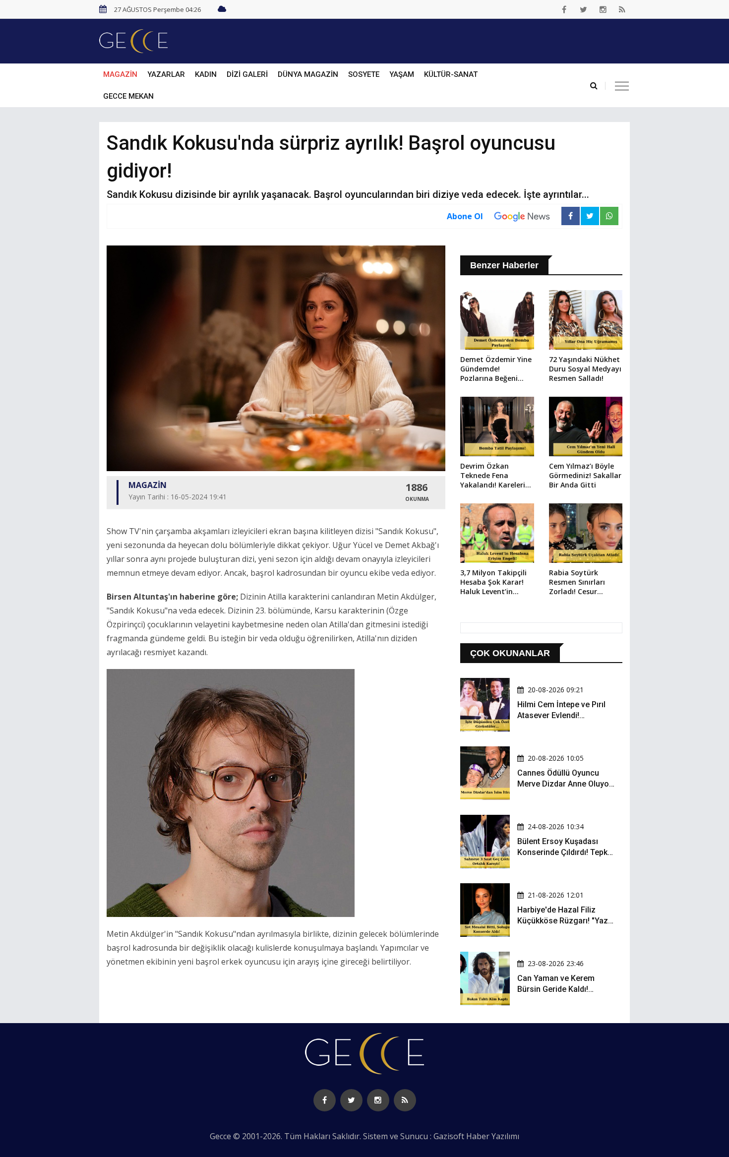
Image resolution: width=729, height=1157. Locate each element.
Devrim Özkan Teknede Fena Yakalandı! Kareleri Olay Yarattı (492, 476)
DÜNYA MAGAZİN (308, 74)
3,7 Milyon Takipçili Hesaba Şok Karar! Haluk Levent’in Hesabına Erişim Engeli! (493, 583)
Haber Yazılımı (492, 1136)
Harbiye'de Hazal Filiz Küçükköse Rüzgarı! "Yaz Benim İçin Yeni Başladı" (562, 921)
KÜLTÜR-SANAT (451, 74)
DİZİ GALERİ (247, 74)
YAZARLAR (166, 74)
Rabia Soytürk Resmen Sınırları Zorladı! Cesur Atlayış (577, 583)
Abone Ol (465, 216)
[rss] (622, 9)
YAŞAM (401, 74)
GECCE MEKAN (128, 96)
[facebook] (564, 9)
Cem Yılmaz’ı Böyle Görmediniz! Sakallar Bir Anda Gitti (585, 475)
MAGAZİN (120, 74)
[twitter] (583, 9)
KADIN (206, 74)
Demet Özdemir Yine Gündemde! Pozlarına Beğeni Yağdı (496, 369)
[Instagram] (603, 9)
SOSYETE (363, 74)
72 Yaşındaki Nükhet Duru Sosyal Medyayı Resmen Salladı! (585, 369)
